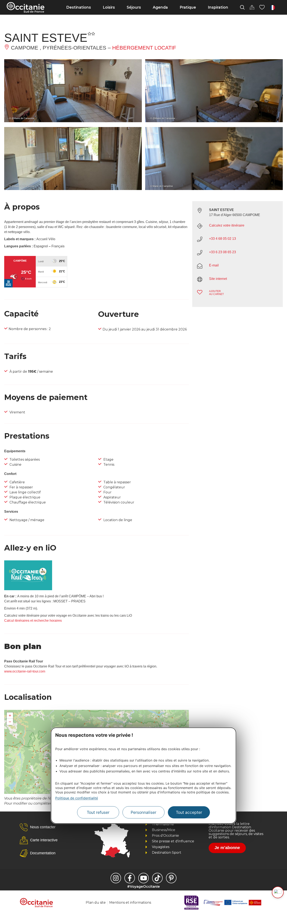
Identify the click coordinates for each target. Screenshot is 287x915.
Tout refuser (98, 812)
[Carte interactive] (252, 7)
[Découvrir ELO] (278, 892)
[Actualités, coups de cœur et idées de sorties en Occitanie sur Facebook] (129, 878)
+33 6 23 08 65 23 (222, 252)
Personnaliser (143, 812)
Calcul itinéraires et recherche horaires (33, 620)
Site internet (218, 279)
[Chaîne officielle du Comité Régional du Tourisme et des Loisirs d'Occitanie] (143, 878)
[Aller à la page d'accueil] (25, 7)
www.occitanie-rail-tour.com (24, 671)
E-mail (214, 265)
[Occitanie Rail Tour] (28, 589)
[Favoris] (262, 7)
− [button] (10, 721)
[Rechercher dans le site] (242, 7)
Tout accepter (189, 812)
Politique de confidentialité (76, 798)
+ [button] (10, 715)
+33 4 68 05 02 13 (222, 238)
